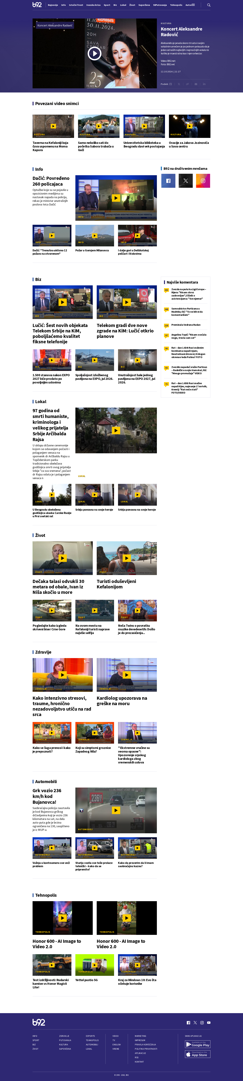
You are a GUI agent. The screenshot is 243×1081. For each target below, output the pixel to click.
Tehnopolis (42, 931)
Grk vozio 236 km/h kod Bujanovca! (47, 796)
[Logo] (37, 5)
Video (116, 1036)
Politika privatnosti (146, 1048)
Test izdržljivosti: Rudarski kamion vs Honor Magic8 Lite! (51, 983)
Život (38, 572)
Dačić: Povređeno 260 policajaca (51, 181)
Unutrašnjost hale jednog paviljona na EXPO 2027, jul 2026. (136, 378)
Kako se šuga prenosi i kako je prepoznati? (52, 749)
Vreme (116, 1048)
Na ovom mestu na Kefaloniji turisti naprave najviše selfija (92, 629)
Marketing (140, 1036)
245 (166, 309)
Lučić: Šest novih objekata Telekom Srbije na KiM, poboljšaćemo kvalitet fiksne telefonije (60, 333)
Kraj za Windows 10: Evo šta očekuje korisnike (137, 981)
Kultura (166, 23)
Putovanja (65, 1040)
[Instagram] (203, 181)
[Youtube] (208, 1022)
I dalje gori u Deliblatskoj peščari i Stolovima (133, 252)
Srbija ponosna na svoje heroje (94, 509)
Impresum (140, 1040)
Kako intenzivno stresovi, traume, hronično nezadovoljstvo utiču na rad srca (62, 706)
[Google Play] (197, 1044)
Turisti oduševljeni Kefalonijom (116, 583)
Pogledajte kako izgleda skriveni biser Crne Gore (49, 627)
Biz (37, 316)
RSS (137, 1057)
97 (166, 335)
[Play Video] (94, 53)
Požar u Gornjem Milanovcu (92, 250)
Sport (36, 1040)
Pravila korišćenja (145, 1044)
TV (114, 1040)
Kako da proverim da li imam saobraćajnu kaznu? (136, 864)
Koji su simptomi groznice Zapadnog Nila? (93, 749)
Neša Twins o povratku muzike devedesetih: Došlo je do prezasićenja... (136, 629)
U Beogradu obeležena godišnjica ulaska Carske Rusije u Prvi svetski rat (52, 513)
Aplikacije (140, 1053)
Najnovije (53, 4)
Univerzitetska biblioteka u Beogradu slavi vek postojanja (144, 144)
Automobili (85, 829)
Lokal (81, 475)
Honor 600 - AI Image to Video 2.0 (57, 943)
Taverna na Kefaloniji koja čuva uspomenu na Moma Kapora (50, 146)
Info (81, 216)
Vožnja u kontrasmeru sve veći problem (51, 864)
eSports (90, 1036)
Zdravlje (41, 688)
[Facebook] (168, 181)
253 (166, 289)
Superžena (65, 1048)
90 (166, 348)
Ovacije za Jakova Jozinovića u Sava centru (189, 144)
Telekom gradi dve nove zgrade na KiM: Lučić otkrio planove (125, 331)
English (117, 1044)
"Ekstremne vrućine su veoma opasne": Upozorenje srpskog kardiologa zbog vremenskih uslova (134, 755)
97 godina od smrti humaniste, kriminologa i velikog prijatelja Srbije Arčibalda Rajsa (50, 425)
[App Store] (197, 1054)
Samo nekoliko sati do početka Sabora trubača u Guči (96, 146)
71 (166, 383)
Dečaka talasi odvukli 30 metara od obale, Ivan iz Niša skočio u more (58, 586)
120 (166, 325)
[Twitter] (186, 181)
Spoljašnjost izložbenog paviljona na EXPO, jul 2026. (94, 376)
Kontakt (139, 1061)
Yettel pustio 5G (86, 980)
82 (166, 367)
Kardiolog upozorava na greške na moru (122, 700)
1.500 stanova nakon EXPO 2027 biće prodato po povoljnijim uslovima (51, 378)
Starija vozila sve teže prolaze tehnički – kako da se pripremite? (94, 866)
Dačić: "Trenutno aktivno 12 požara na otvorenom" (50, 252)
